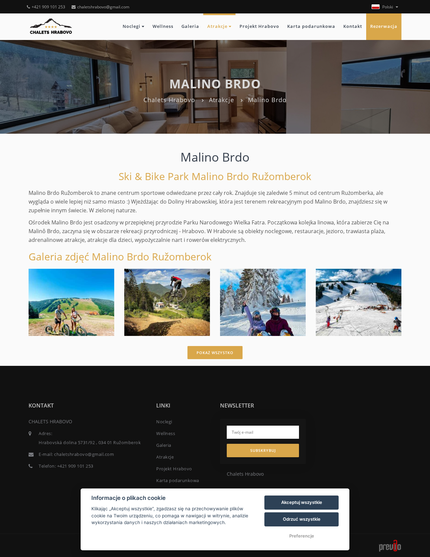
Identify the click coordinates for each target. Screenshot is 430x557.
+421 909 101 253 (48, 7)
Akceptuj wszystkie (301, 502)
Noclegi (132, 26)
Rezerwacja (383, 26)
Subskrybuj (263, 450)
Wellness (163, 26)
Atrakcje (218, 26)
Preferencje (301, 536)
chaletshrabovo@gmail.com (103, 7)
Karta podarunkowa (311, 26)
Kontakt (352, 26)
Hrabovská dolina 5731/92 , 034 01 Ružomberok (90, 442)
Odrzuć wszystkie (301, 519)
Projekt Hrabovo (259, 26)
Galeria (190, 26)
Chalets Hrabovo (169, 100)
